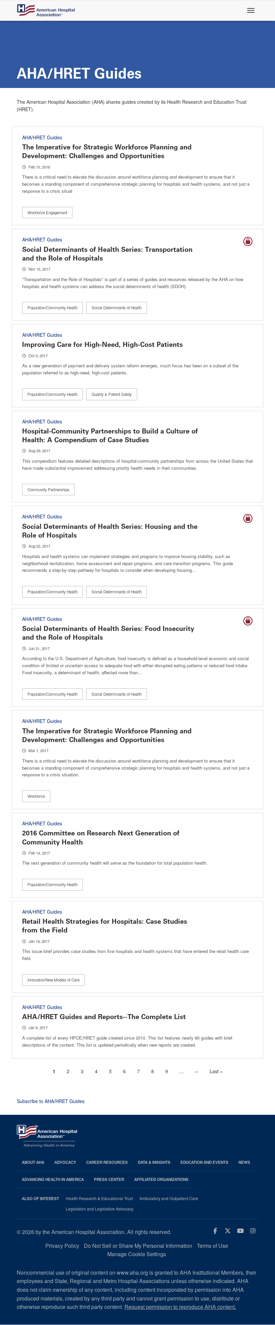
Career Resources (107, 1162)
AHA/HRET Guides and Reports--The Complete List (104, 1017)
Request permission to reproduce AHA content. (180, 1307)
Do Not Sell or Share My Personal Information (138, 1245)
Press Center (109, 1179)
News (244, 1162)
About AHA (33, 1162)
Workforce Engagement (47, 212)
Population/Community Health (52, 307)
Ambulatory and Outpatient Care (169, 1198)
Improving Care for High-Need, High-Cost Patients (102, 344)
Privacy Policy (62, 1245)
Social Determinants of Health (117, 307)
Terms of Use (212, 1245)
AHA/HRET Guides (42, 137)
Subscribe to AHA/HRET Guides (51, 1101)
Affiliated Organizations (161, 1179)
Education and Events (204, 1162)
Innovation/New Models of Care (53, 980)
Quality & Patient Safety (112, 394)
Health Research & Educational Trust (99, 1198)
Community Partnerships (48, 489)
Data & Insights (154, 1162)
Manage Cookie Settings (136, 1254)
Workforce (36, 796)
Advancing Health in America (53, 1179)
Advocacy (65, 1162)
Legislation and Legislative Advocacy (99, 1208)
